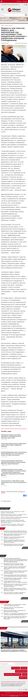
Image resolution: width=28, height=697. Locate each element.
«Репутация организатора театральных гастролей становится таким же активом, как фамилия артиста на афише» (15, 572)
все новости (24, 598)
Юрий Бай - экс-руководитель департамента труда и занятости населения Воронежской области (16, 614)
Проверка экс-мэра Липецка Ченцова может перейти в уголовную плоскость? (14, 537)
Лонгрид (2, 555)
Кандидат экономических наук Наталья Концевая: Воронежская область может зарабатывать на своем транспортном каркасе (13, 521)
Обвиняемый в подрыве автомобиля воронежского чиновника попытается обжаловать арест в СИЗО (11, 436)
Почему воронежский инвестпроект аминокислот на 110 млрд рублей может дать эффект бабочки (15, 575)
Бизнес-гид (23, 677)
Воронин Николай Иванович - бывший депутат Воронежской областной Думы (15, 611)
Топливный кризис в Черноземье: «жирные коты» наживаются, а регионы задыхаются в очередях (12, 525)
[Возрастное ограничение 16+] (1, 1)
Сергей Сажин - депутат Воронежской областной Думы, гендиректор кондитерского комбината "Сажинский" (15, 617)
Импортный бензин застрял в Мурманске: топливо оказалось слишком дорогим (12, 512)
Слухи (2, 528)
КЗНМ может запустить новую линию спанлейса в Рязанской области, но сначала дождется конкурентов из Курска (15, 585)
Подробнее (24, 621)
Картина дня (15, 668)
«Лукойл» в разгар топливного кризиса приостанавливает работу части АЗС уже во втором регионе (14, 518)
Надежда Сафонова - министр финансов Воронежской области (13, 608)
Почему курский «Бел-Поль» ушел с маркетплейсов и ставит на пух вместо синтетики (15, 582)
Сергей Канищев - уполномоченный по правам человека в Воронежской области (15, 605)
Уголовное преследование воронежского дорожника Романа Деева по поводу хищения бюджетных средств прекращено (13, 462)
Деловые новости (21, 671)
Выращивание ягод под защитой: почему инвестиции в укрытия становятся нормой (13, 564)
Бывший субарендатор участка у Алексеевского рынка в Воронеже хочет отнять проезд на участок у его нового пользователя (14, 454)
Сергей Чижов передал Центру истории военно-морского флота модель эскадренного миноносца (13, 445)
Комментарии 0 (7, 501)
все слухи (25, 547)
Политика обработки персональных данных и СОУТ (13, 681)
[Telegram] (26, 495)
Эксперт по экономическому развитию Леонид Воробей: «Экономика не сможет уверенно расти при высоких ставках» (15, 589)
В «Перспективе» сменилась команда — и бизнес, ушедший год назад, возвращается (15, 578)
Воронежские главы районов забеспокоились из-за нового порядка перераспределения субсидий (15, 531)
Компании (12, 695)
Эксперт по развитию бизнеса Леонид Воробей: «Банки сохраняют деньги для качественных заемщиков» (15, 568)
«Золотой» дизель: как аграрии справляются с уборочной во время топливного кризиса (15, 593)
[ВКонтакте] (24, 495)
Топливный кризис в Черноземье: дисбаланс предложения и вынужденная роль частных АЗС (14, 650)
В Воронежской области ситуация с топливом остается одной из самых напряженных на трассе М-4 (14, 515)
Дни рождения (4, 602)
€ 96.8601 (25, 1)
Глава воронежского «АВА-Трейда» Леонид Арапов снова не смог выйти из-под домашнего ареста (13, 482)
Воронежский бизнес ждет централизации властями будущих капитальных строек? (13, 545)
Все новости (5, 663)
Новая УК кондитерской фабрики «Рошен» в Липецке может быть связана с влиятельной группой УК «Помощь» (14, 541)
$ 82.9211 (19, 1)
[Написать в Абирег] (26, 4)
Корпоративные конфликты (12, 674)
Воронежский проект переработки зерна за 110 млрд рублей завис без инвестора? (15, 534)
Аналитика (3, 628)
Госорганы (16, 695)
